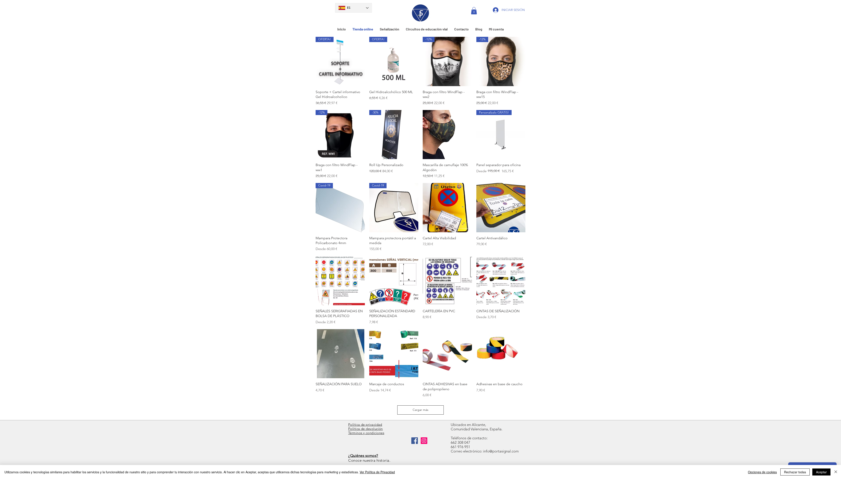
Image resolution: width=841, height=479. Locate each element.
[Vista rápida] (447, 134)
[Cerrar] (835, 471)
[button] (474, 10)
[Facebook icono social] (414, 440)
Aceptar (821, 472)
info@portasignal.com (501, 451)
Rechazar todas (795, 472)
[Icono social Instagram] (424, 440)
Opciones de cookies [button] (762, 472)
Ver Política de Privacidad (377, 472)
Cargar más (420, 410)
